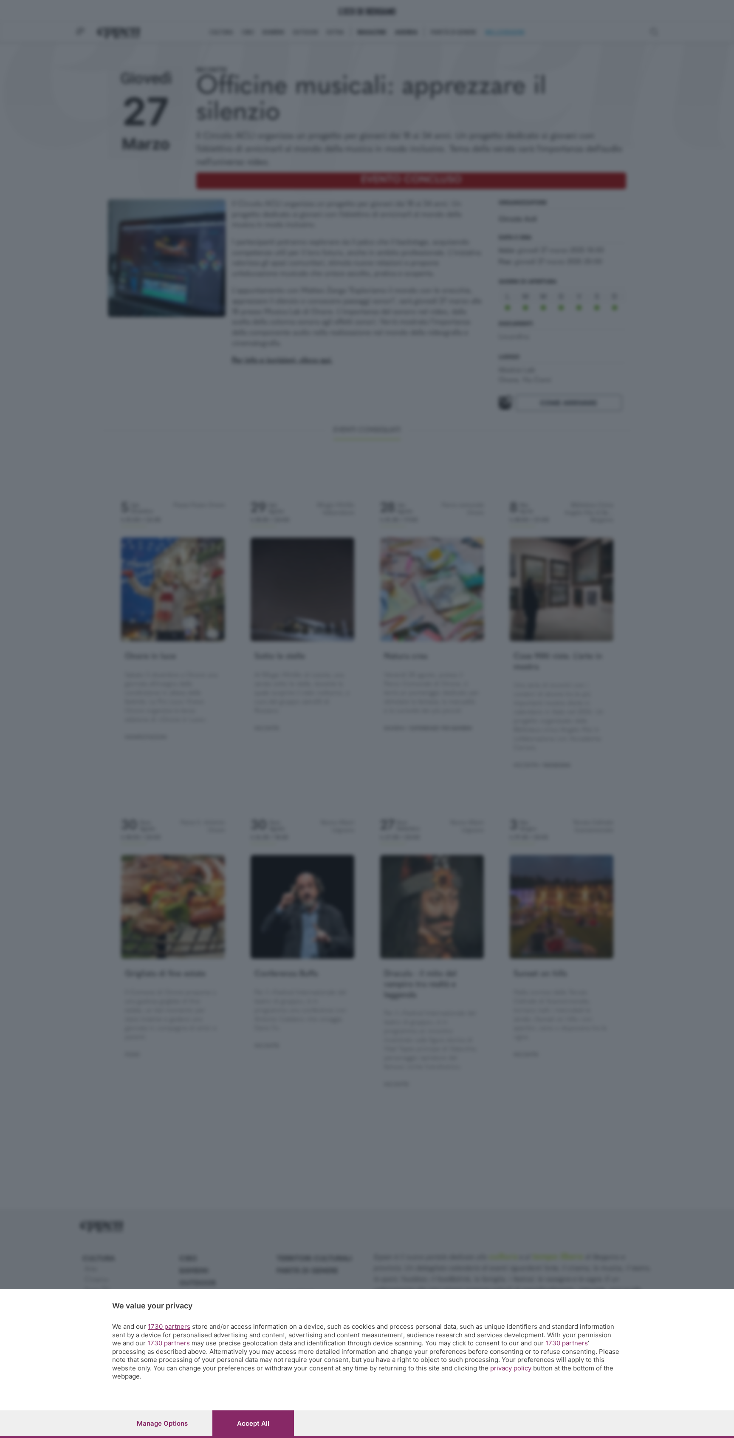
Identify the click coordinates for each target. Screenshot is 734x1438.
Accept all (253, 1423)
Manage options (162, 1423)
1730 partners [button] (169, 1326)
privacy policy (510, 1368)
